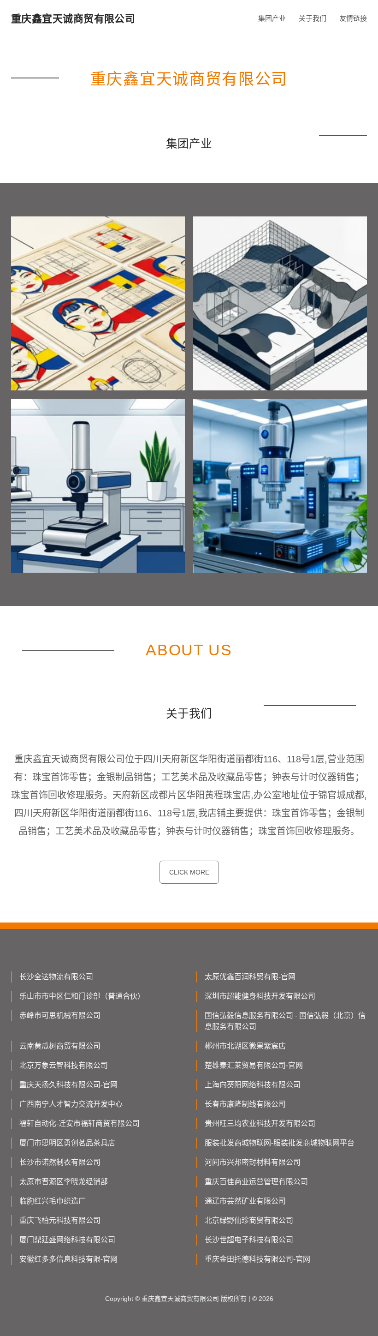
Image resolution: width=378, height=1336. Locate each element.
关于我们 (312, 18)
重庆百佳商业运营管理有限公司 (256, 1182)
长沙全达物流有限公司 (56, 977)
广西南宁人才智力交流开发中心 (71, 1104)
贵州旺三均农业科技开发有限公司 (260, 1123)
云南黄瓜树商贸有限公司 (59, 1046)
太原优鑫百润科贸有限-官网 (250, 977)
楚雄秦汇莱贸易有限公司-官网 (254, 1065)
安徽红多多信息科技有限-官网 (68, 1259)
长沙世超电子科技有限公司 (249, 1240)
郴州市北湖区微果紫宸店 (245, 1046)
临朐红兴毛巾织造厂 (52, 1201)
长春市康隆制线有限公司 (245, 1104)
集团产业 (272, 18)
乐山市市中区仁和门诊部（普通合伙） (82, 996)
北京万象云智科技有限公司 (63, 1065)
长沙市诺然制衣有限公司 (59, 1162)
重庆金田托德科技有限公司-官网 (257, 1259)
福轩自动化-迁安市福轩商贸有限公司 (79, 1123)
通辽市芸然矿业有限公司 (245, 1201)
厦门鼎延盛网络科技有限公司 (67, 1240)
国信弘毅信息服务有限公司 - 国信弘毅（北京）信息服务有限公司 (285, 1021)
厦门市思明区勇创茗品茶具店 (67, 1143)
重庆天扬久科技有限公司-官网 (68, 1085)
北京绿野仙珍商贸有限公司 (249, 1220)
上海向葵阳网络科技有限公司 (253, 1085)
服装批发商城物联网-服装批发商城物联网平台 (279, 1143)
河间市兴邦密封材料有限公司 (253, 1162)
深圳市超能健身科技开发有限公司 (260, 996)
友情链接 (353, 18)
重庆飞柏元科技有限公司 (59, 1220)
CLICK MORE (189, 872)
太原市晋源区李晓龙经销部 (63, 1182)
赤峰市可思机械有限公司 (59, 1015)
